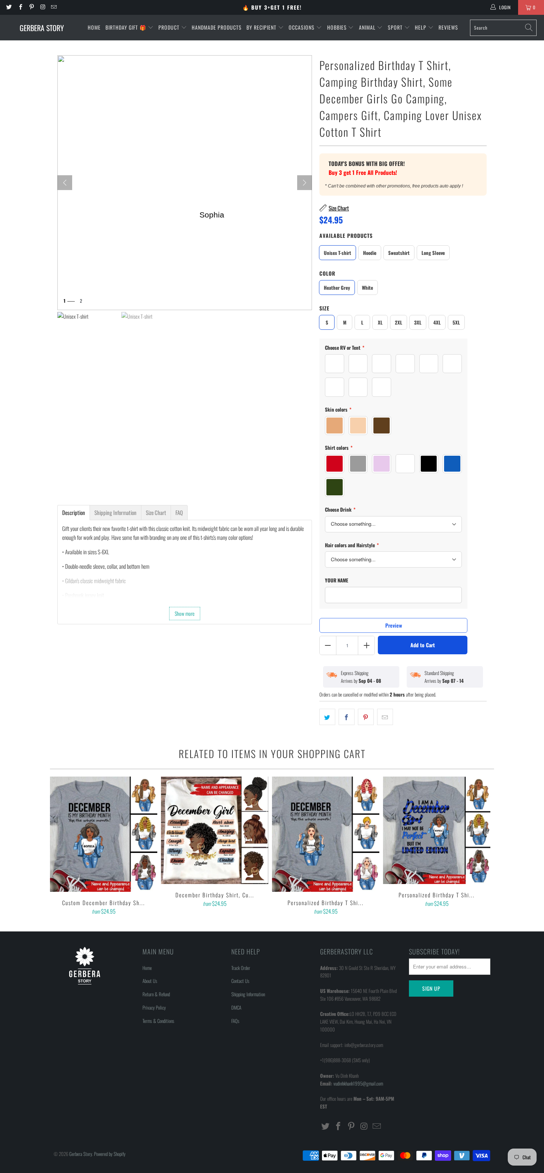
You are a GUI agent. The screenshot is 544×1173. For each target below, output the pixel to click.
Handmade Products (217, 27)
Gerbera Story (80, 1153)
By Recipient (262, 27)
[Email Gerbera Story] (53, 7)
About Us (149, 980)
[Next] (304, 182)
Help (421, 27)
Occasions (302, 27)
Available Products (346, 235)
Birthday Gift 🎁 (126, 27)
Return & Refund (156, 994)
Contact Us (240, 980)
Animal (368, 27)
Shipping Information (248, 994)
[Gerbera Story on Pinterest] (31, 7)
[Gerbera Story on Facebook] (20, 7)
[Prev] (64, 182)
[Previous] (61, 847)
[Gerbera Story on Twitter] (9, 7)
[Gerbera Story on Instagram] (42, 7)
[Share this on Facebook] (347, 717)
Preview (393, 625)
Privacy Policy (154, 1007)
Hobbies (337, 27)
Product (169, 27)
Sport (396, 27)
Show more (185, 613)
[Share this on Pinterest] (366, 717)
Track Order (240, 967)
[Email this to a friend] (385, 717)
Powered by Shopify (109, 1153)
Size (324, 308)
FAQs (235, 1020)
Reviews (448, 27)
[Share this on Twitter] (327, 717)
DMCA (236, 1007)
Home (94, 27)
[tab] (73, 512)
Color (327, 273)
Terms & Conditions (158, 1020)
